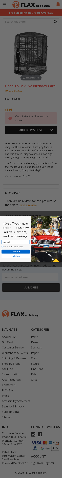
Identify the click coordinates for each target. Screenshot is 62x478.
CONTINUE (15, 251)
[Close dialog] (59, 218)
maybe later (15, 256)
